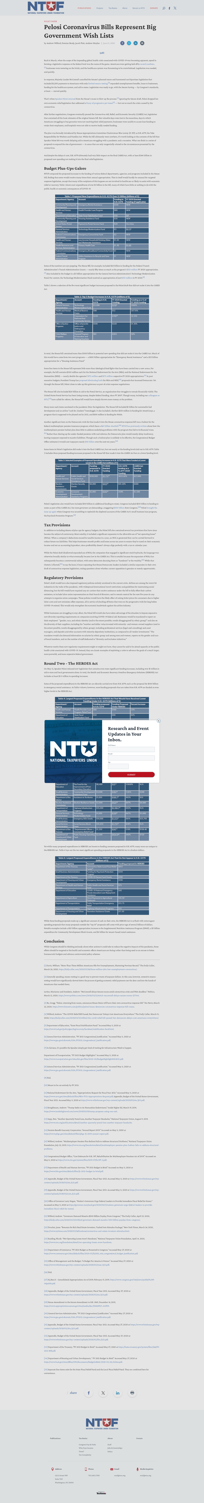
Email (110, 754)
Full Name (112, 745)
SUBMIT (131, 774)
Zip (109, 762)
